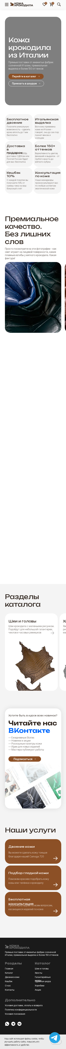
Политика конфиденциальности (21, 1009)
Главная (9, 968)
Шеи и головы (42, 968)
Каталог (9, 973)
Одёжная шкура (43, 981)
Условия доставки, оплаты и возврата (24, 1005)
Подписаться (23, 759)
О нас (8, 985)
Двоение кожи (12, 977)
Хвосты (38, 973)
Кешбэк (8, 981)
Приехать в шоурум (24, 83)
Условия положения (15, 1014)
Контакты (9, 989)
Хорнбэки (39, 985)
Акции (38, 989)
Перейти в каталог (24, 76)
